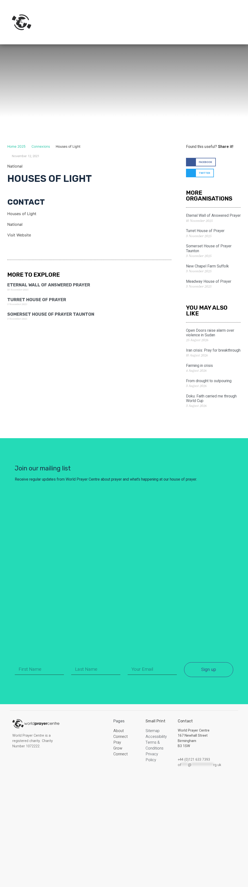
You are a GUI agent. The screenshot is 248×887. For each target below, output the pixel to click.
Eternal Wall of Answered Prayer (48, 285)
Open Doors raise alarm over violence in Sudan (210, 333)
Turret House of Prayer (36, 299)
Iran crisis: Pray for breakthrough (213, 350)
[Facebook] (16, 761)
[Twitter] (32, 761)
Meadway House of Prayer (208, 281)
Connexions (40, 146)
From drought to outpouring (209, 381)
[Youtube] (39, 761)
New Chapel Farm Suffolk (207, 266)
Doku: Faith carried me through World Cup (211, 398)
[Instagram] (24, 761)
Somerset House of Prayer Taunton (50, 314)
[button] (201, 162)
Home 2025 (16, 146)
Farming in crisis (199, 366)
